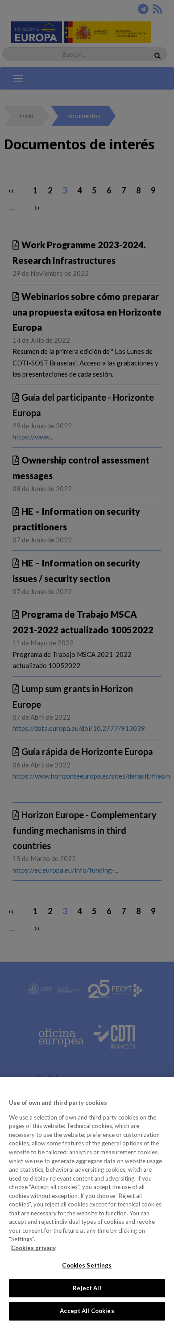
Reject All (87, 1288)
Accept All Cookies (87, 1310)
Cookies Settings (87, 1265)
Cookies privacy (33, 1247)
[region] (87, 1201)
